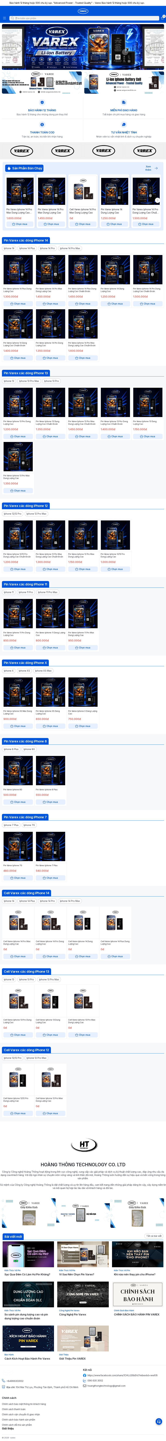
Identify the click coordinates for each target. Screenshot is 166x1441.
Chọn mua (21, 224)
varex (12, 1437)
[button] (9, 248)
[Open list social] (159, 1421)
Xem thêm (148, 168)
